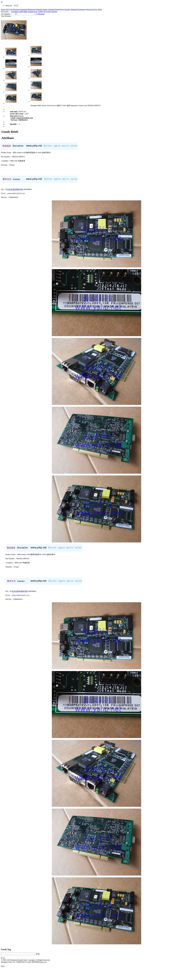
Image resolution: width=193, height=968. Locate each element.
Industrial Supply (42, 9)
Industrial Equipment (78, 9)
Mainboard (16, 9)
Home (3, 9)
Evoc (36, 12)
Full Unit (9, 9)
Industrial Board (54, 9)
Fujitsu (48, 12)
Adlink (40, 12)
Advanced (41, 14)
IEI (44, 12)
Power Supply (65, 9)
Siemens (54, 12)
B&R (25, 12)
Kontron (31, 12)
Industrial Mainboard (28, 9)
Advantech (15, 12)
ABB (21, 12)
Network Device (92, 9)
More (100, 9)
